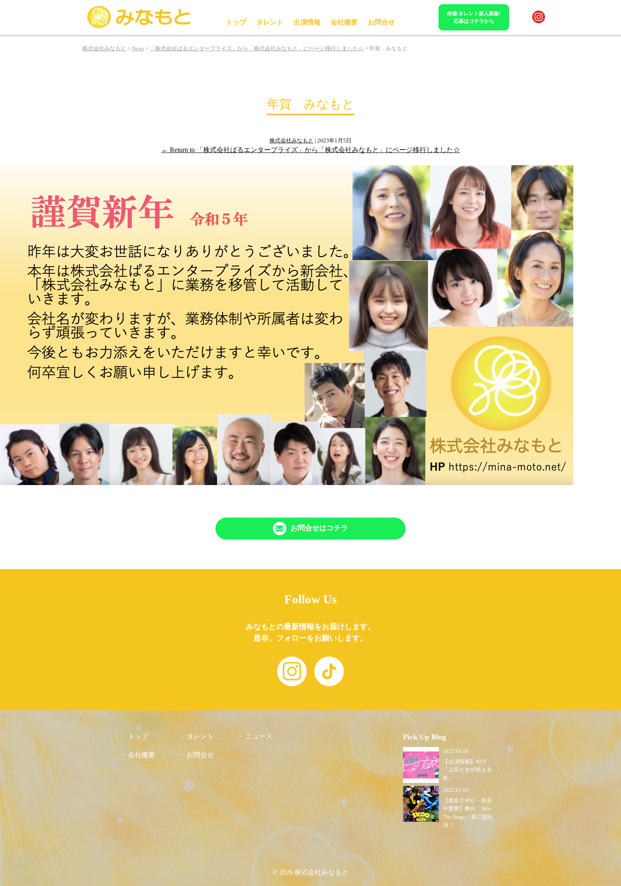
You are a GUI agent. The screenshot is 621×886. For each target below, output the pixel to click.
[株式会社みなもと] (139, 26)
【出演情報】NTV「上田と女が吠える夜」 (467, 769)
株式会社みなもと (291, 140)
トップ (236, 22)
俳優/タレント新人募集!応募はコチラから (474, 17)
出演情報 (307, 22)
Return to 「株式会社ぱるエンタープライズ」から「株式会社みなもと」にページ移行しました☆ (310, 149)
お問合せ (381, 22)
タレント (269, 22)
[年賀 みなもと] (286, 482)
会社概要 (344, 22)
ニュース (258, 736)
